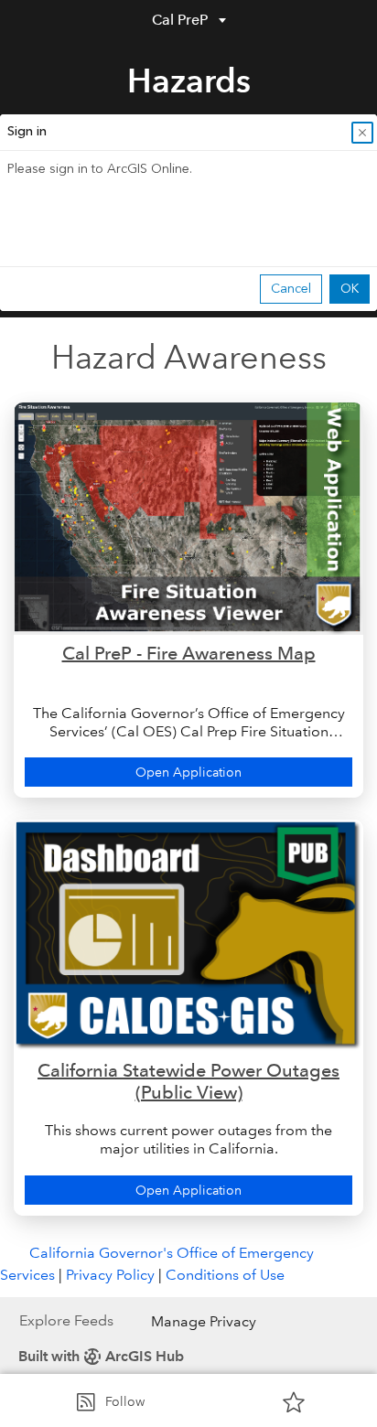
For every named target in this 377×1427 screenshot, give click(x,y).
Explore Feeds (66, 1320)
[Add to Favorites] (294, 1401)
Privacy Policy (110, 1274)
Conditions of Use (225, 1274)
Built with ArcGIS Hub (101, 1356)
